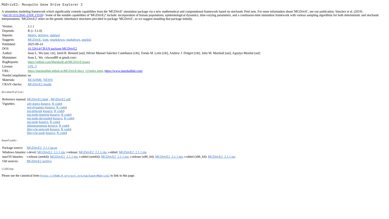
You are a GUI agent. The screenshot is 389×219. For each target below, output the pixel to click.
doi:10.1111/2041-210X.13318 (23, 15)
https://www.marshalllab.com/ (124, 71)
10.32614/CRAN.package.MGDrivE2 (52, 48)
